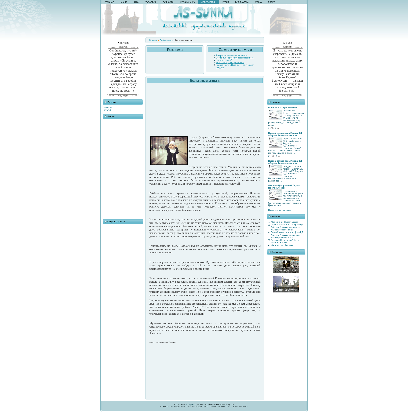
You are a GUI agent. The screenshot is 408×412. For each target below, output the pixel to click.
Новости (108, 107)
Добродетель (166, 40)
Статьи (107, 110)
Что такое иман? (224, 60)
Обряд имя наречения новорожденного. (235, 58)
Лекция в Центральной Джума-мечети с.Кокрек (284, 186)
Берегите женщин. (205, 80)
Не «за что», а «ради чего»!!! (230, 62)
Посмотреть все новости (280, 210)
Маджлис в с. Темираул (282, 245)
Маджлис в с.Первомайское (282, 107)
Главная (153, 40)
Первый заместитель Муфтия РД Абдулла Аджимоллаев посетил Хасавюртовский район (287, 227)
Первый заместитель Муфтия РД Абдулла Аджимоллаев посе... (285, 134)
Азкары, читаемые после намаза (231, 55)
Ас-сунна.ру (191, 404)
